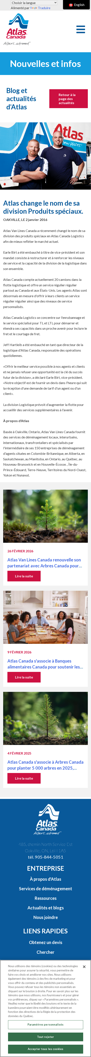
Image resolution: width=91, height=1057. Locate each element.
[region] (45, 1008)
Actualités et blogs (46, 907)
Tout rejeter (45, 1037)
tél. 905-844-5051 (45, 856)
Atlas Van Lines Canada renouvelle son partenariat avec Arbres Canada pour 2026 (44, 565)
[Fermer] (84, 966)
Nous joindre (45, 917)
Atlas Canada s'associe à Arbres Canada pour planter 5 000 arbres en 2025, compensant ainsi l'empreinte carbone (45, 767)
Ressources (45, 898)
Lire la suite (24, 576)
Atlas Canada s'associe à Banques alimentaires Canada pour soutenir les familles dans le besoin (43, 666)
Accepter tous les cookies (45, 1049)
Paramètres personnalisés (45, 1024)
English (78, 5)
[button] (81, 29)
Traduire (44, 8)
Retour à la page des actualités (67, 99)
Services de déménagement (45, 888)
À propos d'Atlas (45, 879)
